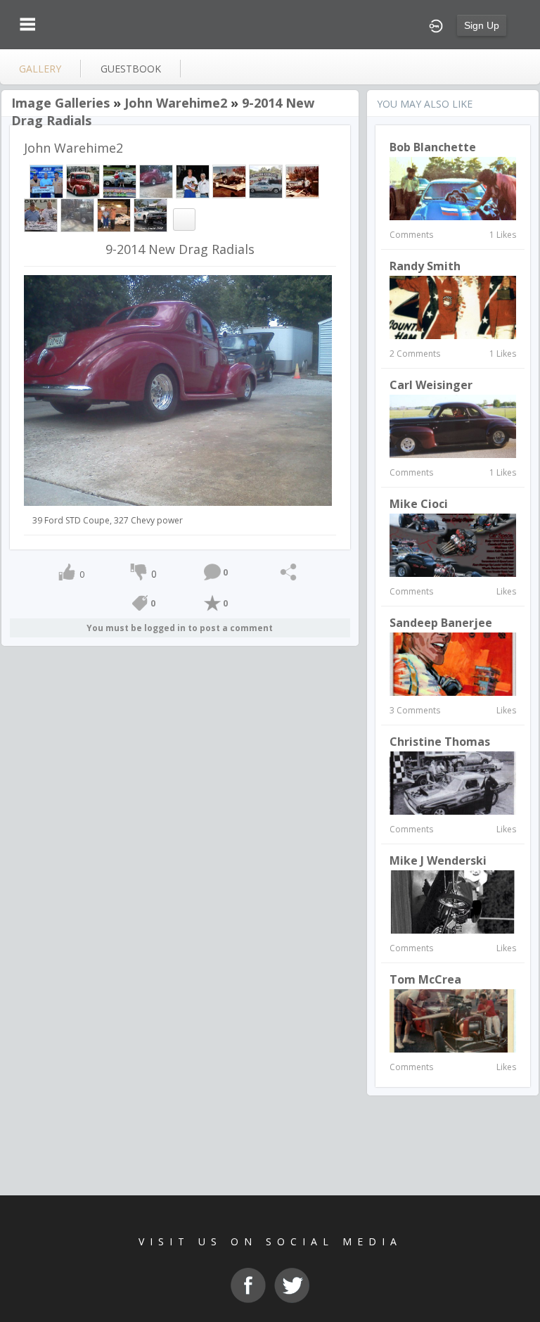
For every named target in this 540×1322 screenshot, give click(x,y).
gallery (40, 68)
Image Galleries (60, 102)
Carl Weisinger (431, 385)
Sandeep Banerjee (441, 622)
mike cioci (419, 503)
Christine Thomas (440, 741)
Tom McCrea (425, 979)
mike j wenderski (438, 860)
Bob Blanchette (433, 147)
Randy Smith (425, 266)
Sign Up (481, 25)
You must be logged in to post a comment (179, 628)
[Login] (436, 24)
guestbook (131, 68)
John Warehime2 (175, 102)
